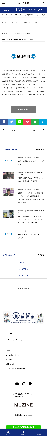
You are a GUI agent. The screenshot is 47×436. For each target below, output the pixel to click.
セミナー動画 (41, 15)
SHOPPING (26, 34)
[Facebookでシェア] (4, 122)
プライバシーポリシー (13, 355)
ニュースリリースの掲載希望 (15, 368)
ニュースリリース (16, 15)
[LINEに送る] (20, 122)
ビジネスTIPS (29, 15)
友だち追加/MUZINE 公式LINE (24, 427)
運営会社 (9, 359)
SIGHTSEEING (23, 275)
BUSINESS (18, 34)
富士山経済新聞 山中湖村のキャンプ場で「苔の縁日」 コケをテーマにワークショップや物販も (31, 219)
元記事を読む (23, 109)
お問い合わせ (10, 364)
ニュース (4, 15)
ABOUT (8, 350)
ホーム (4, 22)
